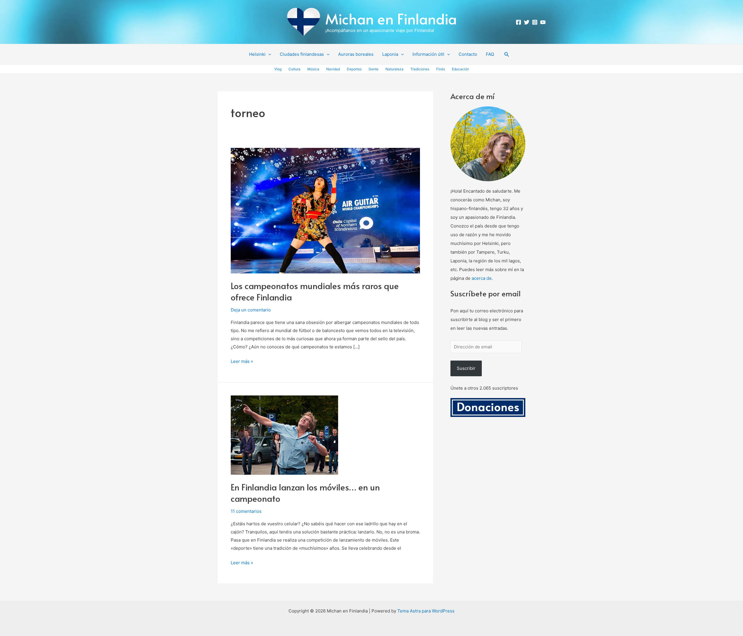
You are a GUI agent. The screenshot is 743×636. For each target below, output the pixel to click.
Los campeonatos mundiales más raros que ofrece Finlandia (315, 291)
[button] (268, 54)
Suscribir (466, 368)
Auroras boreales (356, 54)
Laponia (390, 54)
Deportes (354, 69)
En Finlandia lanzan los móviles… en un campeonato (305, 492)
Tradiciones (419, 69)
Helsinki (257, 54)
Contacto (468, 54)
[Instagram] (535, 22)
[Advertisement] (487, 507)
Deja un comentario (251, 310)
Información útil (428, 54)
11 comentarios (246, 511)
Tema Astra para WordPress (426, 611)
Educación (460, 69)
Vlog (278, 69)
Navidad (333, 69)
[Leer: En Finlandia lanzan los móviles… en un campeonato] (284, 435)
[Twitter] (526, 22)
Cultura (294, 69)
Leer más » (242, 360)
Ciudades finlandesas (302, 54)
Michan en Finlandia (391, 18)
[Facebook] (518, 22)
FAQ (490, 54)
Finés (440, 69)
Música (313, 69)
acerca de (482, 278)
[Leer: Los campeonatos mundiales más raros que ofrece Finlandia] (325, 210)
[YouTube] (543, 22)
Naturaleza (394, 69)
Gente (373, 69)
